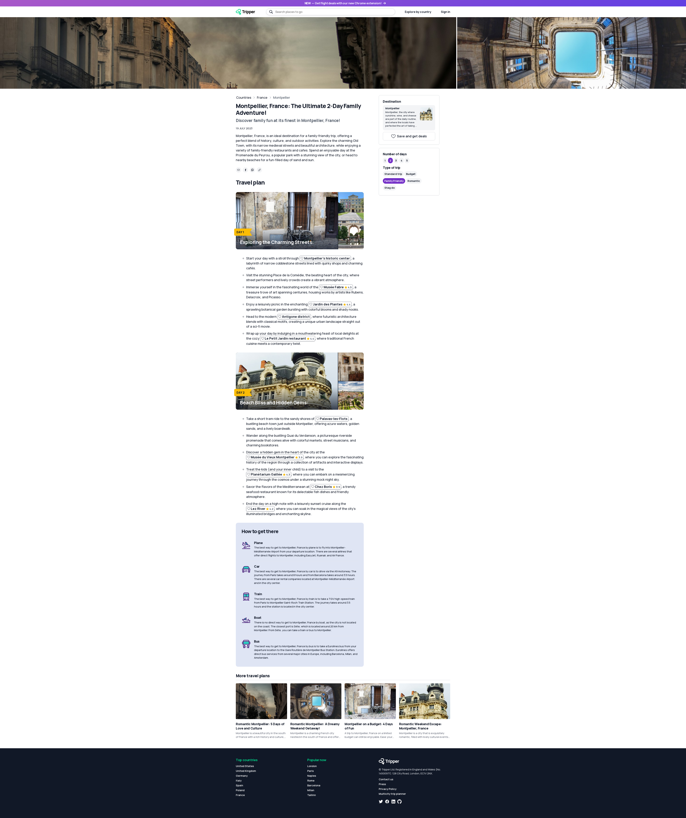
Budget (411, 174)
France (262, 97)
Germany (242, 775)
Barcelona (313, 785)
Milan (310, 790)
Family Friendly (394, 181)
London (312, 766)
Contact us (386, 779)
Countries (243, 97)
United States (245, 766)
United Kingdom (246, 771)
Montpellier (281, 97)
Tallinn (311, 795)
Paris (310, 771)
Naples (311, 775)
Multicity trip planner (392, 793)
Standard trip (393, 174)
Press (382, 784)
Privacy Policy (387, 789)
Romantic (413, 181)
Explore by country (418, 12)
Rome (310, 780)
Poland (240, 790)
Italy (239, 780)
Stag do (389, 187)
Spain (239, 785)
